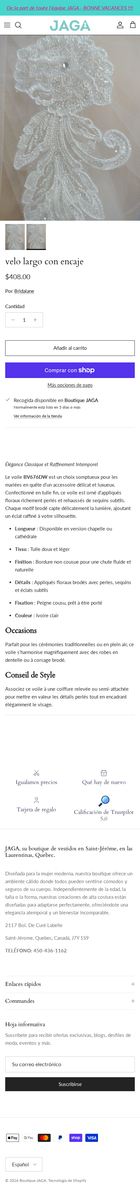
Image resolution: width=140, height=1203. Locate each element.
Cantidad (14, 306)
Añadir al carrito (70, 348)
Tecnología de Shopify (67, 1180)
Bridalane (24, 291)
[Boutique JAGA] (70, 25)
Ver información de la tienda (38, 415)
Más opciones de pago (70, 385)
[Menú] (7, 25)
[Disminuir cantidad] (11, 320)
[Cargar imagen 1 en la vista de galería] (70, 128)
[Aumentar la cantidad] (37, 320)
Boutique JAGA (33, 1180)
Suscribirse (70, 1084)
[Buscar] (21, 25)
